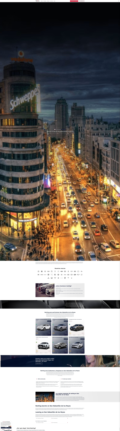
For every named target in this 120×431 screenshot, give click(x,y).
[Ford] (61, 271)
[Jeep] (65, 274)
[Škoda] (55, 274)
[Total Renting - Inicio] (38, 1)
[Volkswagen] (45, 271)
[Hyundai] (75, 271)
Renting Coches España (58, 129)
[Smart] (58, 274)
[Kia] (45, 274)
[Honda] (51, 278)
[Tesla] (68, 278)
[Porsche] (65, 278)
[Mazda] (71, 274)
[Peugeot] (55, 271)
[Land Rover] (68, 274)
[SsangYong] (78, 274)
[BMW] (51, 271)
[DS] (51, 274)
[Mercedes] (38, 271)
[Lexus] (61, 274)
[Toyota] (65, 271)
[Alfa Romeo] (48, 274)
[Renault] (68, 271)
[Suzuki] (58, 278)
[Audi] (48, 271)
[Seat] (41, 271)
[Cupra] (55, 278)
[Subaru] (75, 274)
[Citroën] (58, 271)
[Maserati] (71, 278)
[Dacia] (41, 274)
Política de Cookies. (3, 426)
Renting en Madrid (63, 129)
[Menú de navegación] (119, 1)
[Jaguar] (61, 278)
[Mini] (71, 271)
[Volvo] (81, 274)
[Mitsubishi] (48, 278)
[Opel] (81, 271)
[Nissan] (78, 271)
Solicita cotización (38, 363)
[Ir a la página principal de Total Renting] (54, 129)
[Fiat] (38, 274)
